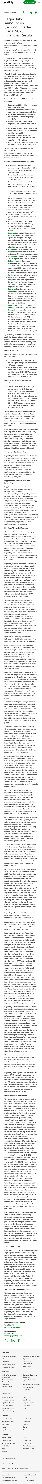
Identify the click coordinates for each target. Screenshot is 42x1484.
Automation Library (8, 1411)
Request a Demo (28, 1403)
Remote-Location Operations (28, 1388)
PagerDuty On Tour (8, 1403)
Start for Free (29, 2)
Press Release (10, 13)
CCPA (25, 1478)
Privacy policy (6, 1475)
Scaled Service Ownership (31, 1384)
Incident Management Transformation (9, 1376)
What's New (27, 1366)
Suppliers (26, 1424)
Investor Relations (29, 1419)
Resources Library (7, 1397)
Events (25, 1408)
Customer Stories (7, 1405)
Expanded (12, 233)
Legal (3, 1449)
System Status (6, 1438)
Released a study (14, 261)
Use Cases (26, 1405)
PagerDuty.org (6, 1430)
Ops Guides (27, 1443)
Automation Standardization (7, 1385)
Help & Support (7, 1440)
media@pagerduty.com (13, 1336)
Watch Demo (27, 1400)
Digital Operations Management (29, 1360)
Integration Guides (7, 1408)
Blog (24, 1397)
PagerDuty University (29, 1446)
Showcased (12, 305)
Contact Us (5, 1446)
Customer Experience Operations (30, 1376)
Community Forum (8, 1400)
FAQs (24, 1438)
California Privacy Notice (9, 1480)
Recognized (12, 310)
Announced (12, 256)
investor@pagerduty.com (13, 1327)
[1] (33, 211)
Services (4, 1451)
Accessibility (27, 1440)
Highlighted (12, 249)
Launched (12, 289)
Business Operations (8, 1364)
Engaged (11, 277)
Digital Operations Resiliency (29, 1381)
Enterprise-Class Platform (31, 1356)
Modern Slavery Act (29, 1475)
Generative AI (27, 1364)
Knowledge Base (28, 1449)
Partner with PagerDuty (9, 1443)
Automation (5, 1362)
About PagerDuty (7, 1419)
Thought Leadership (8, 1422)
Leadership (26, 1422)
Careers (25, 1427)
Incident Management (9, 1356)
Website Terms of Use (9, 1478)
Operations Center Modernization (7, 1381)
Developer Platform (8, 1367)
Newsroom (5, 1424)
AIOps (4, 1359)
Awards (25, 1430)
